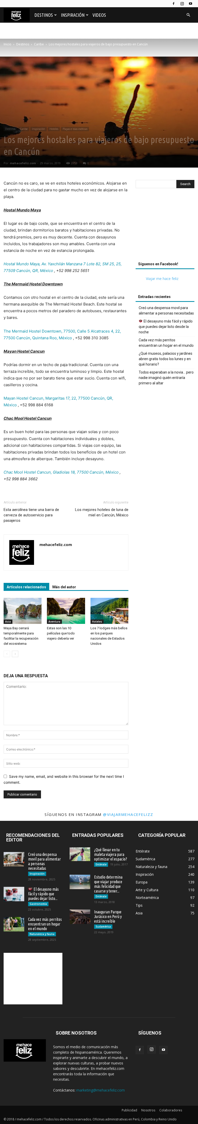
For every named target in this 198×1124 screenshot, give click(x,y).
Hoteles (54, 129)
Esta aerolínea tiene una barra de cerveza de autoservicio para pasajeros (31, 515)
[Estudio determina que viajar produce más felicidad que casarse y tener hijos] (80, 882)
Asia (8, 621)
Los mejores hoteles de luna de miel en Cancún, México (101, 512)
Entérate (101, 864)
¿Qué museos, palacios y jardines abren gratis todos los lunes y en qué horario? (165, 358)
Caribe (39, 44)
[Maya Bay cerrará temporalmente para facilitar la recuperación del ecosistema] (23, 611)
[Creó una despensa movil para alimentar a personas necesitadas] (14, 859)
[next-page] (15, 654)
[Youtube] (190, 3)
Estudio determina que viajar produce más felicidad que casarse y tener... (108, 884)
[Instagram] (182, 3)
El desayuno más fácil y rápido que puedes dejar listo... (43, 894)
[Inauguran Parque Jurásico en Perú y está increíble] (80, 917)
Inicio (7, 44)
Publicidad (129, 1110)
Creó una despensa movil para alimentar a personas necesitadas (166, 310)
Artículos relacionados (26, 587)
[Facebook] (173, 3)
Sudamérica (103, 926)
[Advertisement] (165, 226)
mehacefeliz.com (23, 163)
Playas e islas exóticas (75, 129)
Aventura (54, 621)
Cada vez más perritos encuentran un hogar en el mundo (166, 343)
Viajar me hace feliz (162, 278)
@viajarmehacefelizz (128, 814)
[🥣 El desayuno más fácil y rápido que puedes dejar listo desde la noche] (14, 894)
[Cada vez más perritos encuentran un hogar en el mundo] (14, 924)
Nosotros (148, 1110)
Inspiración (73, 15)
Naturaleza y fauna (42, 934)
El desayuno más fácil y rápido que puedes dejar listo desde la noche (166, 326)
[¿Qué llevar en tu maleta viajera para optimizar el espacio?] (80, 854)
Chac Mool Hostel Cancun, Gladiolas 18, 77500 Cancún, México (61, 472)
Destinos (44, 15)
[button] (188, 15)
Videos (99, 15)
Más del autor (64, 587)
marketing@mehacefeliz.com (100, 1090)
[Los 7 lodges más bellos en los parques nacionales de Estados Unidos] (109, 611)
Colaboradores (170, 1110)
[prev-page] (7, 654)
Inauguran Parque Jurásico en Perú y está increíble (108, 916)
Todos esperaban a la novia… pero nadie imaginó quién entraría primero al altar (166, 377)
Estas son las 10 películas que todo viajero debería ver (61, 633)
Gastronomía (38, 904)
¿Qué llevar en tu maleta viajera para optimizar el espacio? (110, 854)
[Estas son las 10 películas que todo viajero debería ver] (66, 611)
